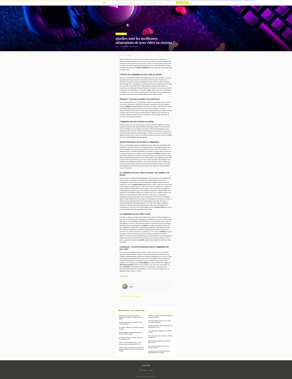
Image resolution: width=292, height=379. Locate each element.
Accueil (121, 2)
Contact (151, 370)
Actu (125, 2)
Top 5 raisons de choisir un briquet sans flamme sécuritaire (158, 346)
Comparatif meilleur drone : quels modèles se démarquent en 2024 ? (160, 326)
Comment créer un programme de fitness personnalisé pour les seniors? (159, 351)
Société (160, 2)
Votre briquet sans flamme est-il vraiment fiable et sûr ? (159, 341)
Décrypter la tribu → (182, 2)
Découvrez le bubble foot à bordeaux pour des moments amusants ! (160, 316)
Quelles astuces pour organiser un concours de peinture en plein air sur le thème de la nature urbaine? (131, 349)
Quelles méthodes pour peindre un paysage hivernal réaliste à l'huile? (130, 333)
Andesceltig (146, 365)
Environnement (153, 2)
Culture (130, 2)
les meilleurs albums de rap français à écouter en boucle (131, 328)
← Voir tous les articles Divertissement (130, 296)
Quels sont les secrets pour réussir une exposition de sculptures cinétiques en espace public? (131, 317)
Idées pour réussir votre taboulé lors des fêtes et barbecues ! (160, 336)
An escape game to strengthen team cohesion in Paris (160, 331)
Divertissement (138, 2)
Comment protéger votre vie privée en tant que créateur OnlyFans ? (159, 321)
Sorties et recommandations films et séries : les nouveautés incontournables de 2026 (130, 343)
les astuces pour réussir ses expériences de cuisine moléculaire (130, 323)
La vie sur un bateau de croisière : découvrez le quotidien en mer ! (131, 338)
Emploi (145, 2)
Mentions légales (143, 370)
